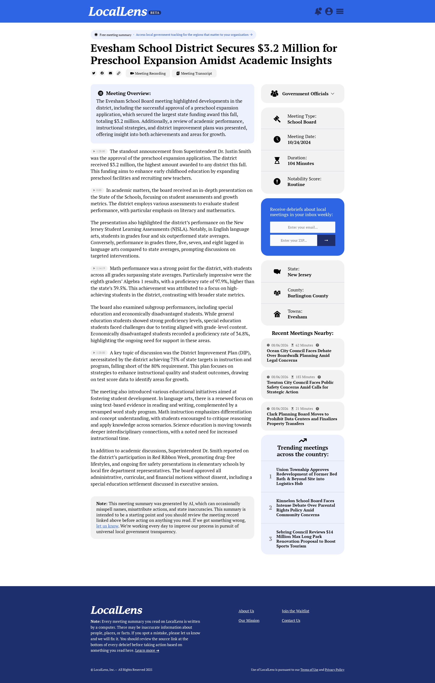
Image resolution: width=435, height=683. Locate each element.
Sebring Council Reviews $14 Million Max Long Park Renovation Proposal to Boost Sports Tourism (306, 539)
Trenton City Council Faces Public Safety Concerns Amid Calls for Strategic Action (300, 387)
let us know (107, 526)
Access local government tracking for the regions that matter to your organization (192, 35)
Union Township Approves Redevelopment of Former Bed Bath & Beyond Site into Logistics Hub (306, 476)
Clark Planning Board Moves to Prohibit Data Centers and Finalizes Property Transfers (302, 418)
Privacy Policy (334, 669)
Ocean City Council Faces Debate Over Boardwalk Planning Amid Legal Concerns (299, 355)
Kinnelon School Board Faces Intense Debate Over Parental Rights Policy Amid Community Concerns (305, 507)
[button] (94, 73)
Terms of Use (309, 669)
